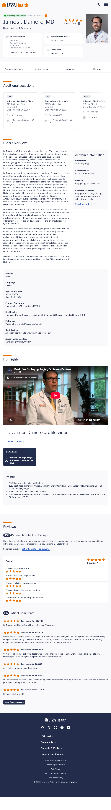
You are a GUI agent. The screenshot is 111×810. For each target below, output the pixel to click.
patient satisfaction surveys (36, 549)
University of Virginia (52, 754)
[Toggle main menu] (106, 4)
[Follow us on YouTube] (62, 727)
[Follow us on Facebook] (42, 727)
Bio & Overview (42, 69)
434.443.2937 (57, 40)
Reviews (97, 69)
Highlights (69, 69)
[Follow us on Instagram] (55, 727)
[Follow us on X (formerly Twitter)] (49, 727)
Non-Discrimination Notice (55, 760)
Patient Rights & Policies (55, 765)
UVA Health (47, 736)
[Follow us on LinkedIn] (68, 727)
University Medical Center (95, 101)
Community (47, 742)
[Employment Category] (46, 15)
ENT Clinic (14, 40)
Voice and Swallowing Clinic (20, 101)
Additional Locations (14, 69)
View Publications (83, 204)
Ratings (71, 23)
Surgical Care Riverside (56, 101)
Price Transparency (55, 778)
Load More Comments (14, 702)
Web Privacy (56, 769)
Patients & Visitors (51, 748)
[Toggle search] (98, 4)
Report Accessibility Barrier (55, 773)
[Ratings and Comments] (79, 23)
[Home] (15, 5)
